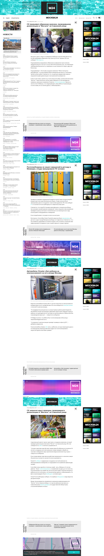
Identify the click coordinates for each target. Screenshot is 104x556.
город (13, 163)
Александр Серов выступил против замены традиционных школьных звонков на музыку (10, 192)
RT (31, 204)
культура (4, 169)
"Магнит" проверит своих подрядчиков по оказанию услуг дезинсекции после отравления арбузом (65, 526)
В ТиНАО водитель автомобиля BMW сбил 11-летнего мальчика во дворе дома (40, 369)
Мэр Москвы (6, 38)
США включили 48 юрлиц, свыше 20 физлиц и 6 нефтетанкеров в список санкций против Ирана (11, 108)
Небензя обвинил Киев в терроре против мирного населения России (10, 56)
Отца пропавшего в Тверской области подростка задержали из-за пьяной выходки (11, 155)
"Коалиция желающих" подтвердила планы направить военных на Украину (11, 179)
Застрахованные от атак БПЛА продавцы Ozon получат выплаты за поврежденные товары (11, 140)
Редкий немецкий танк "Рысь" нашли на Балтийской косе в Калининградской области (11, 82)
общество (8, 123)
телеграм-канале (68, 305)
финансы (11, 207)
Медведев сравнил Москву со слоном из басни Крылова (11, 173)
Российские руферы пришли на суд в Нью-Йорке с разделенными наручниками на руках (11, 147)
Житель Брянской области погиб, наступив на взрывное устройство (10, 115)
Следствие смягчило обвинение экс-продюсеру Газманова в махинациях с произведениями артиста (11, 133)
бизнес (4, 123)
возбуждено (49, 474)
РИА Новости (39, 60)
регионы (12, 98)
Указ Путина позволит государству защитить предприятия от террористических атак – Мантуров (10, 89)
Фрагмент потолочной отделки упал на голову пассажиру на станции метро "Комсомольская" (11, 212)
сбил (46, 327)
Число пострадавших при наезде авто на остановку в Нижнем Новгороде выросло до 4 (11, 75)
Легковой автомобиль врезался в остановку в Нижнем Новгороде (10, 96)
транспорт (11, 214)
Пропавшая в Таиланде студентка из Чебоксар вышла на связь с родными (11, 102)
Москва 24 (52, 18)
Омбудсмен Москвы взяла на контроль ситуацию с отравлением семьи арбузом (40, 124)
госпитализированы (44, 469)
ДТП (10, 98)
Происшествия (40, 21)
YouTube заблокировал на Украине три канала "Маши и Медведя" (11, 167)
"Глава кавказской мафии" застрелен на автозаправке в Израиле (11, 68)
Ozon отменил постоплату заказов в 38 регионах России (11, 121)
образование (10, 194)
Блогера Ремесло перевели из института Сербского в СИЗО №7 (10, 62)
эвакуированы (66, 218)
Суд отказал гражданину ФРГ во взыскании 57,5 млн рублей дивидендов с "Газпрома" (11, 205)
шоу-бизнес (8, 136)
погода (8, 200)
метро (15, 214)
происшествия (5, 70)
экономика (9, 111)
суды (4, 136)
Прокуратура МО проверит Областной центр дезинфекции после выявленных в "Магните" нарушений (65, 125)
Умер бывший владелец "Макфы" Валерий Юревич (10, 127)
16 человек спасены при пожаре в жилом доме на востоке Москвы (11, 161)
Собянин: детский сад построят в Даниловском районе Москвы (11, 51)
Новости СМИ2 (26, 153)
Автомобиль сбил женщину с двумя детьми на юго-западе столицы (66, 369)
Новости (7, 34)
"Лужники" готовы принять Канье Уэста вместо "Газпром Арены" (10, 185)
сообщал (38, 461)
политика (4, 58)
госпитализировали (59, 82)
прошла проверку (45, 485)
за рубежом (11, 70)
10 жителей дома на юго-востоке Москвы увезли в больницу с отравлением (65, 229)
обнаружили (60, 477)
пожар (10, 163)
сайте (40, 445)
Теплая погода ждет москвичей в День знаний (11, 198)
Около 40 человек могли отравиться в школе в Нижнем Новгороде (39, 229)
